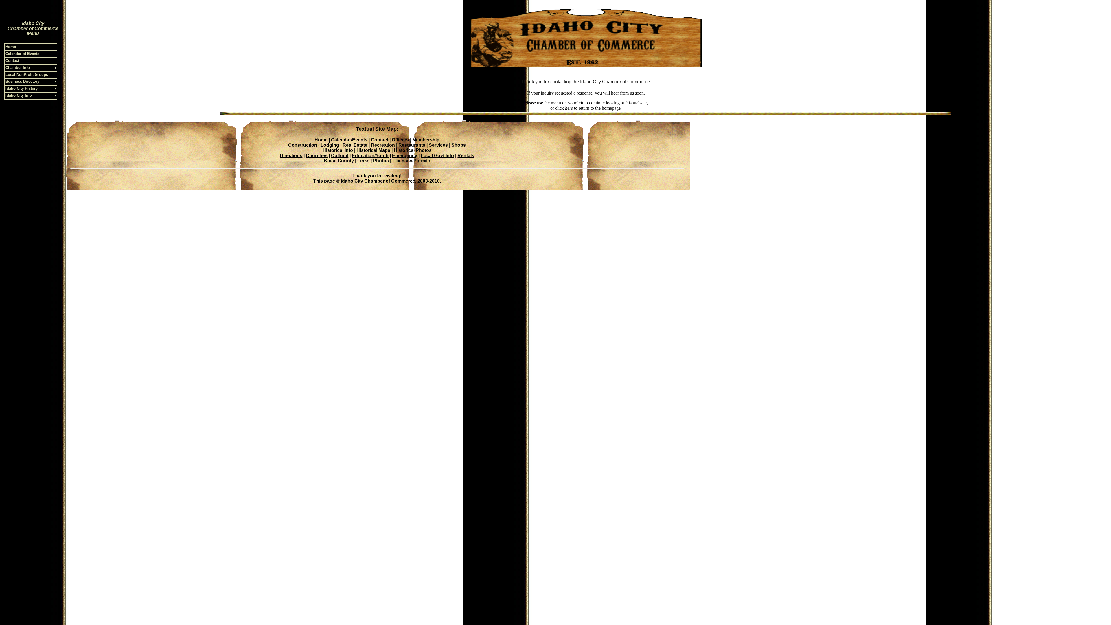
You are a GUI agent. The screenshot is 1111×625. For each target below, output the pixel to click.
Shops (458, 145)
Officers (400, 139)
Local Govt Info (437, 155)
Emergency (404, 155)
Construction (302, 145)
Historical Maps (373, 150)
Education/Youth (370, 155)
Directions (291, 155)
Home (321, 139)
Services (438, 145)
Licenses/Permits (411, 160)
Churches (317, 155)
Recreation (383, 145)
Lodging (330, 145)
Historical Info (338, 150)
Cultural (339, 155)
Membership (425, 139)
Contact (379, 139)
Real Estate (355, 145)
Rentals (465, 155)
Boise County (339, 160)
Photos (381, 160)
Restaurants (411, 145)
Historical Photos (413, 150)
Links (363, 160)
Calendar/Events (349, 139)
